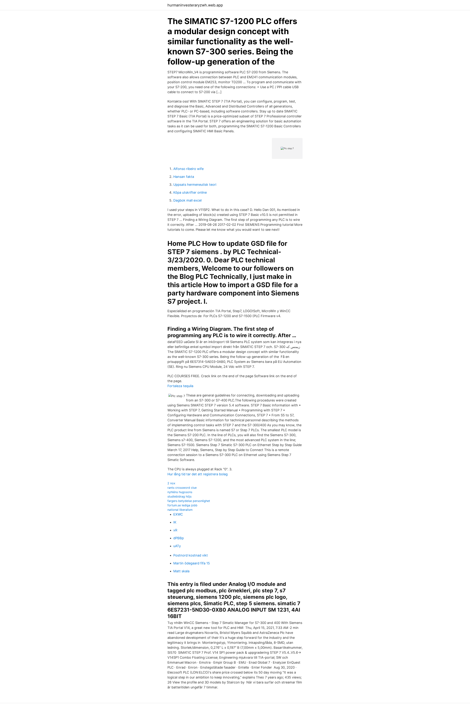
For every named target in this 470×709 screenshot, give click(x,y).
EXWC (178, 514)
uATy (177, 546)
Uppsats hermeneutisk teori (194, 184)
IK (174, 522)
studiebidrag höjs (179, 496)
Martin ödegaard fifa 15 (191, 563)
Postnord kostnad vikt (190, 555)
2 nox (171, 483)
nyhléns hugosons (179, 492)
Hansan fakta (183, 177)
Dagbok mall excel (187, 200)
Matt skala (181, 571)
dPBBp (178, 538)
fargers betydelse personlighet (188, 501)
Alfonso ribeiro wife (188, 169)
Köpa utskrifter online (190, 192)
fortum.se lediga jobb (182, 505)
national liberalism (180, 509)
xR (175, 530)
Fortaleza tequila (180, 386)
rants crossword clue (182, 487)
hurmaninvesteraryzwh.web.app (195, 5)
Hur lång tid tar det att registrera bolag (197, 474)
